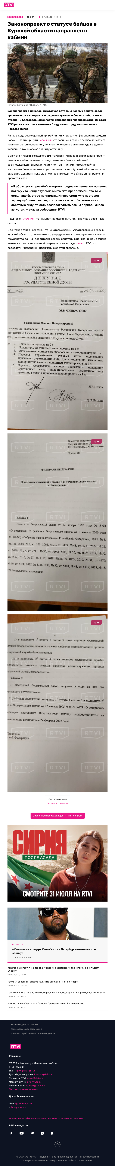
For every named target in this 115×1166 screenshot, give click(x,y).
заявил (80, 243)
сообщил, (46, 140)
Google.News (18, 1107)
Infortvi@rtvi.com (43, 1074)
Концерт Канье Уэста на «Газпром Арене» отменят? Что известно (45, 1003)
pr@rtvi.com (34, 1081)
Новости (31, 17)
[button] (111, 5)
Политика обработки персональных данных (32, 1033)
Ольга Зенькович (58, 799)
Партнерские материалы (23, 1089)
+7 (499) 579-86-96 (25, 1070)
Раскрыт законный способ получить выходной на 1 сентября (42, 981)
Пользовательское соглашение (26, 1029)
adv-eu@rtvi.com (35, 1085)
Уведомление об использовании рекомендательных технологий (46, 1118)
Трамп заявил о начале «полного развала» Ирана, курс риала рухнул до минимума (56, 992)
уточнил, (28, 218)
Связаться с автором (57, 803)
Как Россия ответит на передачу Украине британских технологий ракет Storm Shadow (53, 969)
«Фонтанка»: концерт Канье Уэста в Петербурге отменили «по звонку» (54, 951)
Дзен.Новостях (23, 1103)
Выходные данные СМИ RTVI (24, 1024)
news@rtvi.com (35, 1078)
